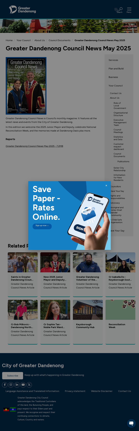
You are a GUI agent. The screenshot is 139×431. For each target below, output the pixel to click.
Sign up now (42, 225)
